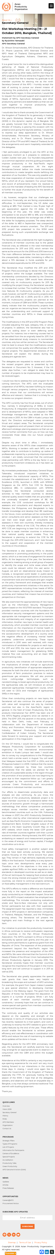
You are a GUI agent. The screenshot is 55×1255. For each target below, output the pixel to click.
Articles (5, 1185)
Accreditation (8, 1160)
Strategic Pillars (8, 1141)
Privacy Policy (40, 1242)
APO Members (8, 1122)
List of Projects (8, 1147)
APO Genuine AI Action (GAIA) (14, 1170)
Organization (8, 1125)
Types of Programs (10, 1144)
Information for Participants (13, 1150)
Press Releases (8, 1188)
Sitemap (12, 1242)
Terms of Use (25, 1242)
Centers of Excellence (11, 1153)
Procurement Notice (11, 1203)
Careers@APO (8, 1200)
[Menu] (51, 5)
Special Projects (9, 1157)
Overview (6, 1106)
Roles (5, 1119)
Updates (6, 1182)
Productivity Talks (9, 1163)
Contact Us (7, 1129)
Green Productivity (10, 1166)
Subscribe (27, 1226)
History (5, 1116)
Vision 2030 (7, 1109)
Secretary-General (9, 1112)
